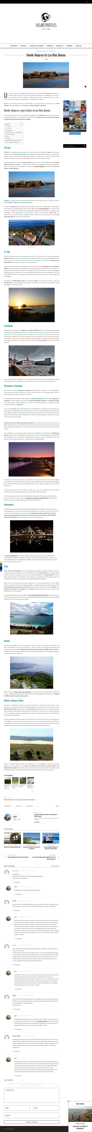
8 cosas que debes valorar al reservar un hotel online (51, 848)
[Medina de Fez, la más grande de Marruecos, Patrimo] (72, 115)
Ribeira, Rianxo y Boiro (14, 140)
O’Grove (9, 126)
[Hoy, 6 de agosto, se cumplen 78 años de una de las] (72, 126)
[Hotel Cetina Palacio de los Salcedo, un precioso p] (78, 115)
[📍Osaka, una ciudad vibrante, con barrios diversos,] (78, 126)
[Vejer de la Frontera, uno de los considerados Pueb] (66, 109)
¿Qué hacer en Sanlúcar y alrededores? (80, 1127)
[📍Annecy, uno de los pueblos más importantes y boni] (72, 103)
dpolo (46, 59)
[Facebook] (1, 566)
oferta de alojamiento (12, 555)
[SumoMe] (1, 570)
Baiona (8, 138)
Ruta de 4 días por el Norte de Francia (18, 856)
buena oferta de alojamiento (23, 692)
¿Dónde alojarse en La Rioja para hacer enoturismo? (15, 786)
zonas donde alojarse (29, 799)
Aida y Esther (16, 871)
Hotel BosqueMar (42, 1021)
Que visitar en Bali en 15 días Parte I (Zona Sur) (31, 848)
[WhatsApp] (1, 564)
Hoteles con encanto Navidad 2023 (12, 847)
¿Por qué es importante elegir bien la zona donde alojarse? (30, 786)
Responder (17, 882)
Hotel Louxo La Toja (19, 280)
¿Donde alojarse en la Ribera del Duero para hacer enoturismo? (7, 786)
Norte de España (8, 799)
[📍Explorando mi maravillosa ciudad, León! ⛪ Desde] (83, 120)
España (83, 1123)
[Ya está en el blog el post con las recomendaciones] (72, 120)
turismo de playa (18, 799)
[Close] (68, 1101)
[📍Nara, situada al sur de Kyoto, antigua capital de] (66, 126)
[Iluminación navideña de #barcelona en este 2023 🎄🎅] (66, 120)
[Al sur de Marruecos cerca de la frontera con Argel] (66, 115)
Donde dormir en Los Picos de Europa (23, 785)
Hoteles (46, 51)
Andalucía (78, 1123)
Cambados (9, 130)
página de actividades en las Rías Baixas (37, 498)
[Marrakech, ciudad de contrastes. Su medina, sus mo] (83, 109)
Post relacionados (12, 142)
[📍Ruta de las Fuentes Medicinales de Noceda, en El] (83, 103)
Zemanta (32, 790)
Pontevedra (10, 134)
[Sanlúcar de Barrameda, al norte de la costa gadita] (72, 109)
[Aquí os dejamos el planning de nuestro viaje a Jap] (78, 103)
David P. (14, 945)
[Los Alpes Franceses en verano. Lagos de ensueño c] (66, 103)
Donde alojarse (39, 51)
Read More (37, 822)
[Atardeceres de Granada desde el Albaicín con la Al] (78, 109)
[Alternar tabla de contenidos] (20, 124)
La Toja (8, 128)
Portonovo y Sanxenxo (14, 132)
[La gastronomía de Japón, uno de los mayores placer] (83, 126)
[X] (1, 568)
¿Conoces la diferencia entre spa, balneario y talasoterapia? (45, 815)
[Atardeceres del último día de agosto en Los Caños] (78, 120)
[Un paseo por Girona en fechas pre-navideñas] (83, 115)
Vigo (7, 136)
